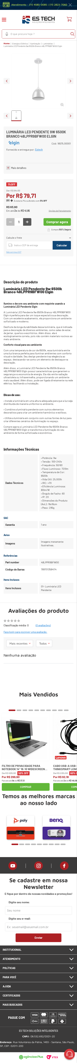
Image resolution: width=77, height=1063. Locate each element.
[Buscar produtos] (72, 34)
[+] (27, 222)
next (70, 81)
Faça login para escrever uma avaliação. (25, 632)
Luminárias (48, 43)
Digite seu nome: (19, 902)
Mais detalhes (18, 167)
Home (7, 43)
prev (7, 81)
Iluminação (35, 43)
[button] (6, 19)
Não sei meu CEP (13, 252)
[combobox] (38, 33)
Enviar (38, 937)
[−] (10, 222)
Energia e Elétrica (20, 43)
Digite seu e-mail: (20, 918)
